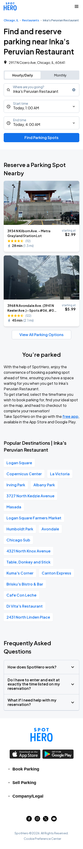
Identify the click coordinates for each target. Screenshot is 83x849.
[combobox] (41, 89)
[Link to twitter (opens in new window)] (45, 820)
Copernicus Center (24, 473)
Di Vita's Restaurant (24, 606)
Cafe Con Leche (21, 595)
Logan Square (19, 462)
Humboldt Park (19, 528)
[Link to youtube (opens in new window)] (54, 820)
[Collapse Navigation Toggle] (76, 6)
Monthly (60, 75)
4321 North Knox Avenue (28, 551)
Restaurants (30, 20)
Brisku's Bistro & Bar (24, 584)
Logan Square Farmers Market (33, 517)
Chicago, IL (11, 20)
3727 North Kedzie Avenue (30, 495)
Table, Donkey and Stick (28, 562)
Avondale (50, 528)
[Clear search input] (74, 90)
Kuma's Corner (19, 573)
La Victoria (60, 473)
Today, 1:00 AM (26, 107)
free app (70, 416)
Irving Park (15, 484)
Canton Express (56, 573)
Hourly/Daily (22, 75)
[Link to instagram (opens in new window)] (37, 820)
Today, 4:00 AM (26, 124)
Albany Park (44, 484)
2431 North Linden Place (28, 617)
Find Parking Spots (41, 137)
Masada (13, 506)
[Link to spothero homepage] (41, 735)
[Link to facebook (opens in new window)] (29, 820)
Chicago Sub (18, 540)
